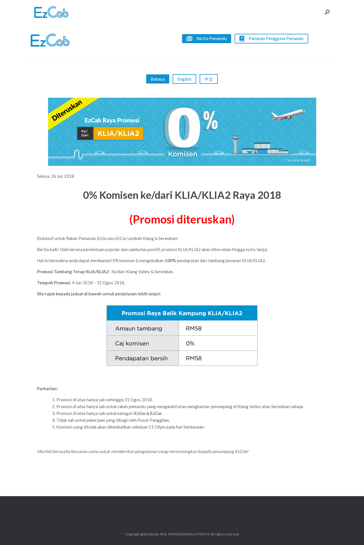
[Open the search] (327, 12)
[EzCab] (51, 12)
